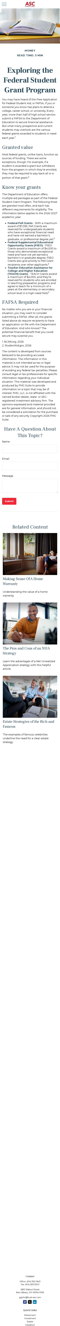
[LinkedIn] (35, 1302)
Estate (30, 1321)
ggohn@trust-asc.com (30, 1297)
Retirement (30, 1315)
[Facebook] (25, 1302)
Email (5, 458)
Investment (30, 1318)
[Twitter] (30, 1302)
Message (7, 475)
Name (6, 441)
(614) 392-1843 (33, 1281)
